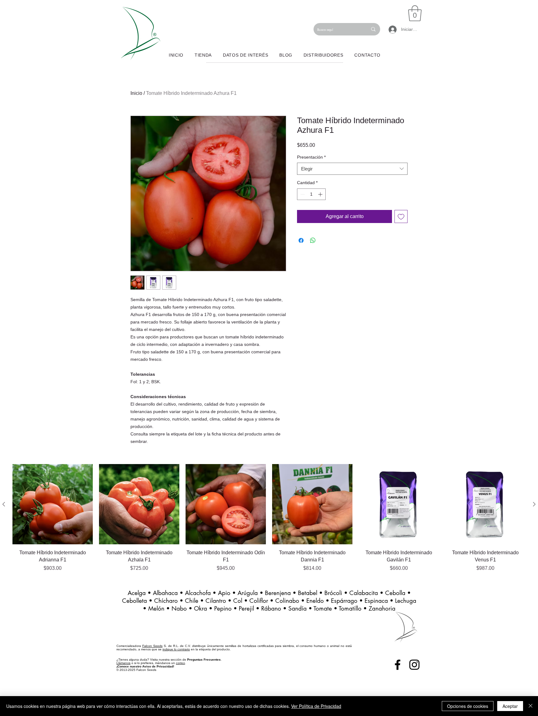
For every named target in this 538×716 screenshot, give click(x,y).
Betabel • (311, 593)
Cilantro (216, 601)
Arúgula (248, 593)
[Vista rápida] (52, 504)
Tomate (323, 608)
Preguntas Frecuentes (204, 659)
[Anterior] (3, 504)
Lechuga (405, 601)
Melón (156, 608)
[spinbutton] (311, 194)
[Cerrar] (530, 706)
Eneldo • (318, 601)
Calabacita (363, 593)
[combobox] (352, 169)
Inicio (136, 93)
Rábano (271, 608)
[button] (415, 13)
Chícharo (166, 601)
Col (238, 601)
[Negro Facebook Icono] (397, 665)
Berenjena (278, 593)
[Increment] (321, 194)
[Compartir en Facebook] (301, 240)
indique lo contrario (176, 649)
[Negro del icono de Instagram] (414, 665)
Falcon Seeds (152, 646)
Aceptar (510, 706)
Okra (200, 608)
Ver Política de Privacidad (316, 706)
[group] (269, 518)
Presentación (311, 157)
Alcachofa (198, 593)
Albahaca (165, 593)
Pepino (223, 608)
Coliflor (258, 601)
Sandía (297, 608)
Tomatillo (350, 608)
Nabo (179, 608)
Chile (191, 601)
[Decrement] (302, 194)
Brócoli (333, 593)
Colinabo (287, 601)
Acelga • (140, 593)
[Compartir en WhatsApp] (313, 240)
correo (180, 663)
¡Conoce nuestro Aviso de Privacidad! (145, 666)
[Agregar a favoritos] (401, 216)
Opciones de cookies (467, 706)
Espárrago (344, 601)
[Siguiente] (534, 504)
